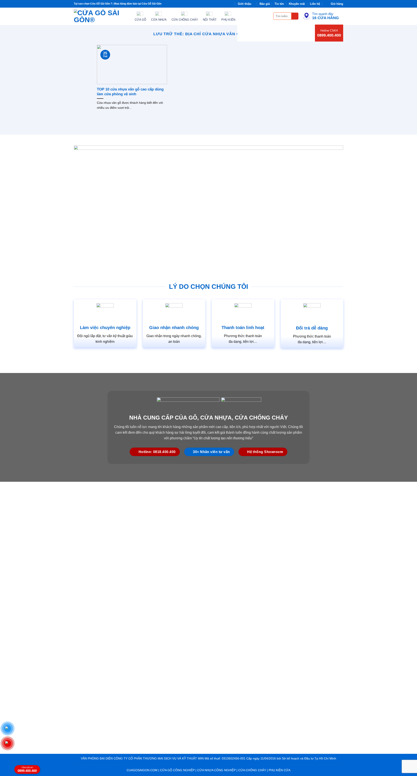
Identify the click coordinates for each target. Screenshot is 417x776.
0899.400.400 (329, 35)
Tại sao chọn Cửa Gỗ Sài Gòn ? (93, 3)
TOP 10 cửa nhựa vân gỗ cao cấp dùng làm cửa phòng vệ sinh (130, 91)
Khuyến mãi (297, 3)
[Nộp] (295, 16)
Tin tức (279, 3)
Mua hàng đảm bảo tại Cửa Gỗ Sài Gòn (137, 3)
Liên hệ (315, 3)
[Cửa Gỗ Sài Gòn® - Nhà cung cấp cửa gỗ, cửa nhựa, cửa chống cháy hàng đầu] (101, 16)
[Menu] (267, 16)
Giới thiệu (244, 3)
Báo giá (265, 3)
